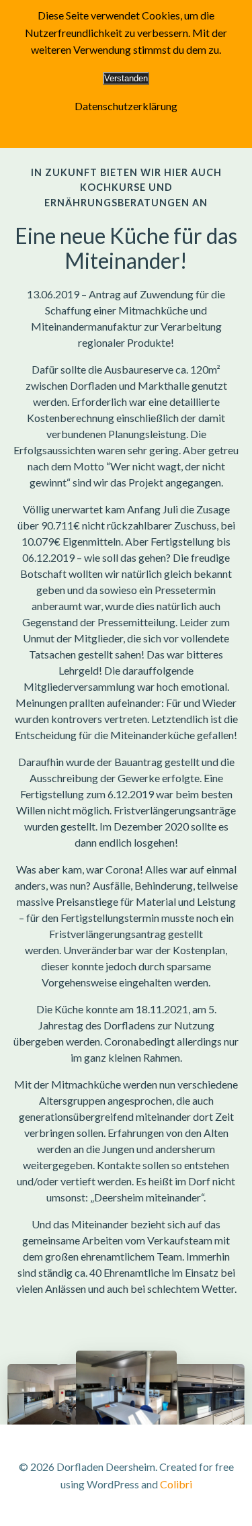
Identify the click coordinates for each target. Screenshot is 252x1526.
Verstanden (126, 78)
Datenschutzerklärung (126, 105)
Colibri (176, 1484)
